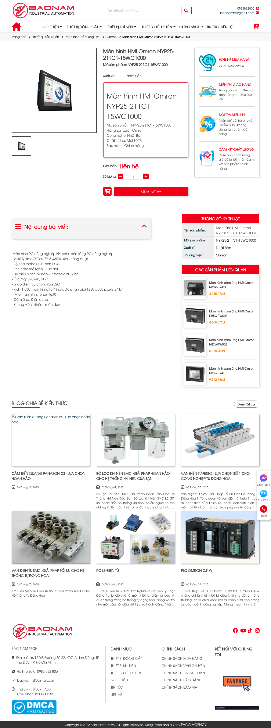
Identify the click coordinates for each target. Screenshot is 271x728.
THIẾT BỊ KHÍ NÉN (123, 665)
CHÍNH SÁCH (189, 26)
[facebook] (237, 685)
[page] (235, 631)
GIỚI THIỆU (50, 26)
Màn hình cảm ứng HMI (83, 37)
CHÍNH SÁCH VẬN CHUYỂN (183, 665)
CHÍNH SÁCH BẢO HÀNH (181, 680)
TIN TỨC (213, 26)
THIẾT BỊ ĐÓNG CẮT (126, 658)
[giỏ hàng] (256, 27)
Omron (112, 37)
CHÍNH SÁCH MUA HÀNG (182, 658)
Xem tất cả (246, 404)
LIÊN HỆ (227, 26)
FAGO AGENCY (193, 724)
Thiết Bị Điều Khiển (46, 37)
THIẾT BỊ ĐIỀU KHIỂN (126, 672)
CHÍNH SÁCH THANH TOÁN (183, 672)
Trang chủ (19, 37)
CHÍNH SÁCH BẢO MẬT (180, 687)
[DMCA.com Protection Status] (34, 706)
